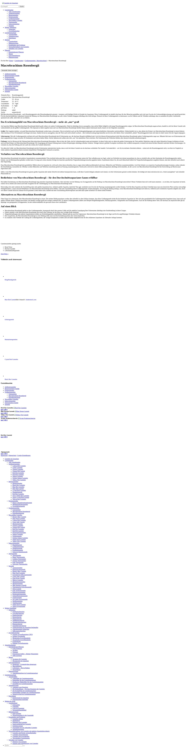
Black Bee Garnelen (18, 485)
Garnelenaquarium (10, 33)
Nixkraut (15, 652)
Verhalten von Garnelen (16, 48)
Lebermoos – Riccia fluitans (21, 668)
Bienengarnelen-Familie (12, 75)
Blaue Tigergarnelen (18, 557)
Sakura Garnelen (17, 476)
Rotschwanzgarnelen (18, 592)
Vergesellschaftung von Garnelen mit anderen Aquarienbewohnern (29, 731)
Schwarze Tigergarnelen (19, 564)
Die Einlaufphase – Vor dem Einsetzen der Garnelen (28, 689)
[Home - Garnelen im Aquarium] (10, 3)
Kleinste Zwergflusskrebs (20, 643)
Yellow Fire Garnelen (19, 480)
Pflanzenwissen (13, 57)
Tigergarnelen (13, 22)
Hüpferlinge (16, 720)
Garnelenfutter (13, 41)
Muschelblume (17, 666)
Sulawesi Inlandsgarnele (19, 552)
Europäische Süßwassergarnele (22, 575)
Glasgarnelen (13, 81)
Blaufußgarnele (17, 545)
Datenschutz (12, 455)
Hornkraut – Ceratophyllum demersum (24, 664)
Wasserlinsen (16, 669)
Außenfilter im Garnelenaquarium (22, 678)
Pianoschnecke (17, 619)
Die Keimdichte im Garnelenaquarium (24, 691)
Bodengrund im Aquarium (20, 698)
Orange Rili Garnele (18, 471)
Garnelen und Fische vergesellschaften (24, 733)
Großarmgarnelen (14, 19)
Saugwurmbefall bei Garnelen (21, 724)
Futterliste (15, 706)
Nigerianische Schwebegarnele (21, 587)
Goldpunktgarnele (18, 546)
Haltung (7, 40)
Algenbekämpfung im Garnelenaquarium (25, 673)
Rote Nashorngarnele (19, 590)
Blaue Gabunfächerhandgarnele (22, 503)
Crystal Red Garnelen (19, 490)
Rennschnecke (16, 617)
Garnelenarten (9, 10)
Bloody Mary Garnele (19, 517)
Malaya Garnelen (17, 580)
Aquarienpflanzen (10, 645)
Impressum (4, 455)
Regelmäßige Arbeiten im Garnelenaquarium (26, 692)
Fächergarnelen (13, 17)
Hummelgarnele (17, 492)
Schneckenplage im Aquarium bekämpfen (25, 627)
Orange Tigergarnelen (19, 561)
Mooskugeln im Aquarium (20, 661)
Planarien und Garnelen (19, 722)
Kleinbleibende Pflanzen (16, 52)
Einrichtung (12, 38)
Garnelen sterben (17, 719)
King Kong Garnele (18, 578)
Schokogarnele (17, 536)
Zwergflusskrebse (14, 31)
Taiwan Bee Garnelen (19, 499)
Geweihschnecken (18, 613)
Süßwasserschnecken (19, 631)
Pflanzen (7, 50)
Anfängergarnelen (14, 13)
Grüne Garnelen (17, 467)
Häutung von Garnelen (19, 742)
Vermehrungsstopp (18, 729)
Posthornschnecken (18, 611)
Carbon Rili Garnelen (19, 466)
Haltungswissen (13, 43)
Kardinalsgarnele (17, 550)
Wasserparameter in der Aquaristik (23, 715)
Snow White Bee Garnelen (20, 496)
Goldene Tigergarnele (19, 559)
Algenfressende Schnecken (20, 629)
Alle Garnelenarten (14, 11)
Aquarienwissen (14, 36)
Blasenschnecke (17, 624)
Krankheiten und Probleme (17, 45)
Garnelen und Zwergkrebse (20, 736)
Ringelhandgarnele (14, 84)
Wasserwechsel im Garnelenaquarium (24, 694)
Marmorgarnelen (17, 524)
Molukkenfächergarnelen (20, 504)
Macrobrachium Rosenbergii (17, 82)
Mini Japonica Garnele (19, 585)
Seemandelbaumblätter (19, 710)
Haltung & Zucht (10, 701)
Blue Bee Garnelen (18, 487)
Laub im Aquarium (18, 708)
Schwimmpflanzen (14, 55)
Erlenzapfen (16, 705)
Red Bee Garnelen (18, 494)
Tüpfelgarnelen (17, 603)
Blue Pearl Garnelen (18, 518)
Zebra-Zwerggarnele (18, 606)
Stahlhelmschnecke (18, 620)
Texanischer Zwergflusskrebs (21, 640)
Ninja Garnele (16, 589)
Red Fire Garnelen (18, 473)
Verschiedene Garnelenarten (21, 738)
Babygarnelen (16, 713)
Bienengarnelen (13, 15)
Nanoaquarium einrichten (20, 699)
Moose (11, 54)
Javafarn (15, 650)
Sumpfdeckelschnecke (19, 626)
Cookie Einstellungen (23, 455)
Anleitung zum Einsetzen (20, 687)
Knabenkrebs (16, 641)
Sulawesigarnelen (14, 24)
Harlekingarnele (17, 548)
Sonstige (11, 26)
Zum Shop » (4, 254)
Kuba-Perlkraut (17, 648)
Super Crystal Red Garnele (20, 497)
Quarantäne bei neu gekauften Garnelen (24, 727)
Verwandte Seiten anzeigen (9, 70)
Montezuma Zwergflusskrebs (21, 638)
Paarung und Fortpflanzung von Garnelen (25, 743)
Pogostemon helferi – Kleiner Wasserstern (25, 654)
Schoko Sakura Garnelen (20, 478)
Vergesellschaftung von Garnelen (19, 47)
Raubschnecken (17, 615)
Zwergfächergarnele (18, 506)
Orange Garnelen (17, 469)
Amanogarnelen (17, 568)
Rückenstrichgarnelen (19, 532)
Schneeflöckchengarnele (19, 596)
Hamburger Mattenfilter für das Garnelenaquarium (27, 682)
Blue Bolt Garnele (18, 488)
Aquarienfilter (13, 34)
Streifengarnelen (17, 601)
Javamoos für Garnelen (19, 659)
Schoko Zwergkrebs (18, 636)
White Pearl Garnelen (19, 539)
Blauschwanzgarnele (18, 569)
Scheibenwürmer (17, 726)
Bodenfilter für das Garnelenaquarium (24, 680)
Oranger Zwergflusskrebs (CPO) (22, 634)
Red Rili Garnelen (18, 474)
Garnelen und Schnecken (20, 735)
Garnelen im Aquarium (12, 459)
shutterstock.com (31, 299)
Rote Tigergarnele (17, 562)
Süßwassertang (17, 655)
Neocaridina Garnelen (15, 20)
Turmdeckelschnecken (19, 622)
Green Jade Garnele (18, 522)
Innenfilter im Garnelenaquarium (22, 684)
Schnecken (12, 29)
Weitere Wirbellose (10, 27)
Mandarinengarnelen (18, 582)
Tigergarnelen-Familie (11, 89)
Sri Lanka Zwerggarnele (19, 599)
